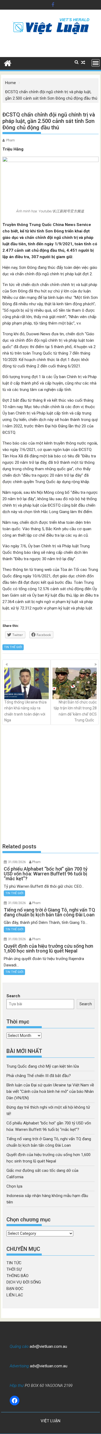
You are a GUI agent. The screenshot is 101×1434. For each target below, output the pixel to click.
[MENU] (96, 63)
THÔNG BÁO (17, 1275)
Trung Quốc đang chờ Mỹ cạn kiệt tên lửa (42, 1066)
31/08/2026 (17, 862)
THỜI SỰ (14, 1269)
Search (13, 995)
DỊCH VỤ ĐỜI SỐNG (23, 1282)
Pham (10, 140)
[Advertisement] (50, 784)
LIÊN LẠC (14, 1295)
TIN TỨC (14, 1262)
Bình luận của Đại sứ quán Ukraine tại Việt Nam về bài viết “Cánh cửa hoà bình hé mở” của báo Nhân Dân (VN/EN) (50, 1091)
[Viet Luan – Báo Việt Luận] (8, 63)
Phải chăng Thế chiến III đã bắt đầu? (38, 1075)
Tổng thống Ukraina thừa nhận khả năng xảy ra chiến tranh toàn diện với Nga (25, 711)
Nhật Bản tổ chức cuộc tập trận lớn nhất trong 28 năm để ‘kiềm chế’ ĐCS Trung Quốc (75, 711)
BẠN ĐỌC (14, 1288)
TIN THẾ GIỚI (13, 647)
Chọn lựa (14, 1186)
